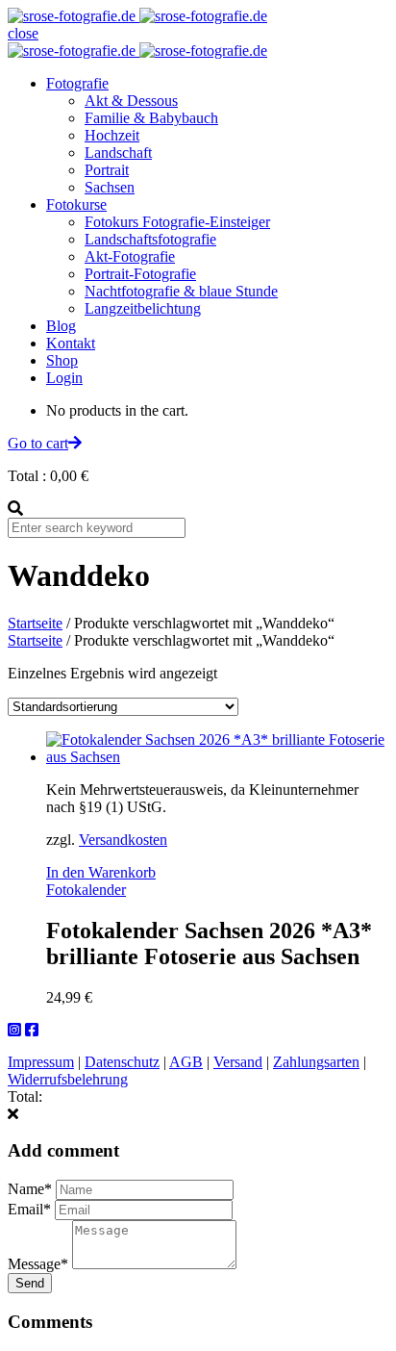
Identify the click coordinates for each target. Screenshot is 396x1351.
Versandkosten (123, 839)
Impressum (41, 1062)
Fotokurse (76, 204)
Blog (61, 326)
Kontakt (70, 343)
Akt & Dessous (131, 100)
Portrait (107, 170)
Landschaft (118, 152)
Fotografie (77, 83)
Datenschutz (122, 1062)
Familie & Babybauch (151, 118)
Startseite (35, 623)
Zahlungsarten (316, 1062)
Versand (237, 1062)
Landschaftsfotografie (150, 239)
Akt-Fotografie (130, 256)
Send (29, 1283)
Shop (62, 360)
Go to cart (38, 443)
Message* (38, 1264)
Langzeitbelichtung (143, 308)
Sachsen (110, 187)
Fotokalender (86, 889)
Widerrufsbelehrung (68, 1079)
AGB (186, 1062)
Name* (30, 1189)
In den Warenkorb (101, 872)
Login (64, 378)
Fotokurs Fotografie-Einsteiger (177, 222)
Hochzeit (112, 135)
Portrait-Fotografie (140, 274)
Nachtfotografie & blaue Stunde (181, 291)
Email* (29, 1209)
